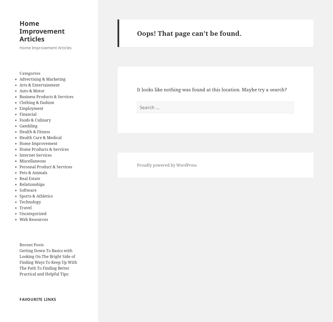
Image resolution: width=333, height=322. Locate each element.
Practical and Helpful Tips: (44, 274)
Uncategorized (33, 213)
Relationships (32, 184)
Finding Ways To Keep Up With (48, 262)
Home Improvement (39, 143)
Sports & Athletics (36, 196)
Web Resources (34, 219)
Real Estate (30, 178)
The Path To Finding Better (44, 268)
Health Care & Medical (41, 137)
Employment (31, 108)
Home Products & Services (44, 149)
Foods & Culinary (35, 120)
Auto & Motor (32, 91)
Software (28, 190)
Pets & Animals (33, 172)
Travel (26, 207)
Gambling (29, 126)
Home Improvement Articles (42, 31)
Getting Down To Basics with (46, 250)
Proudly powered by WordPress (167, 165)
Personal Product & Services (46, 167)
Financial (28, 114)
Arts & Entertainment (40, 85)
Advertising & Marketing (43, 79)
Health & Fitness (35, 131)
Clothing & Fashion (37, 102)
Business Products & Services (46, 96)
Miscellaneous (33, 161)
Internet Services (36, 155)
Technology (30, 202)
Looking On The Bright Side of (47, 256)
